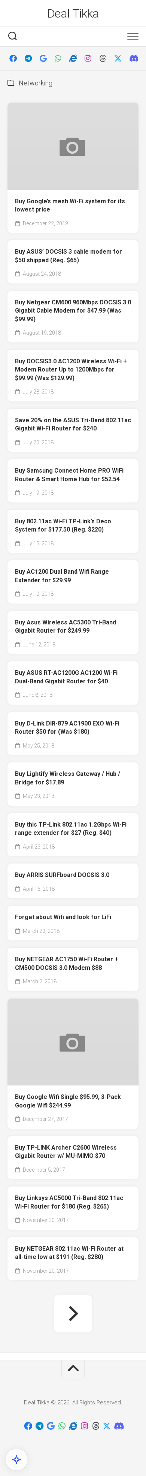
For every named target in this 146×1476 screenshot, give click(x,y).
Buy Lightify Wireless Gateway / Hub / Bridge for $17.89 (67, 778)
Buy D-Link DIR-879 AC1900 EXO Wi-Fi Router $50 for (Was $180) (67, 728)
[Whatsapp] (58, 58)
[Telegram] (28, 58)
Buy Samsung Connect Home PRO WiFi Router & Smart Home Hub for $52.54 (69, 475)
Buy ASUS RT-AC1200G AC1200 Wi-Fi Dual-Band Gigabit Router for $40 (66, 677)
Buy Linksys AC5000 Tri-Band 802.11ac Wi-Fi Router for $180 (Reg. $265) (69, 1202)
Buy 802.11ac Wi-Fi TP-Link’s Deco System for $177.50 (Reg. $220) (63, 525)
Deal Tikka (73, 13)
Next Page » (73, 1313)
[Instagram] (87, 58)
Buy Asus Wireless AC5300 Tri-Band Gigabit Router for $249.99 (65, 626)
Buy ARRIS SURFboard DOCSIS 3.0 (62, 874)
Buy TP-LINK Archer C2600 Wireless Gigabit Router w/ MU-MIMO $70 (66, 1152)
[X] (117, 58)
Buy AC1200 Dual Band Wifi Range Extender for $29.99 (62, 576)
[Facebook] (13, 58)
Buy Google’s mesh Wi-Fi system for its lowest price (70, 205)
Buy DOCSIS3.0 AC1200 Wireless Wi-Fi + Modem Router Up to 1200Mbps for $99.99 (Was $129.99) (71, 370)
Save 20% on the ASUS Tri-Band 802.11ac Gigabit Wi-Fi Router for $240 (73, 424)
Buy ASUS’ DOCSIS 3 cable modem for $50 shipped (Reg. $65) (68, 256)
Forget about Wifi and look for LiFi (63, 917)
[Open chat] (16, 1459)
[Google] (43, 58)
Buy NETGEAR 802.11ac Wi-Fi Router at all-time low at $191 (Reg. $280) (69, 1253)
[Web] (73, 58)
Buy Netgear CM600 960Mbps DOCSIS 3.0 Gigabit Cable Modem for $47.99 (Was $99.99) (73, 311)
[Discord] (132, 58)
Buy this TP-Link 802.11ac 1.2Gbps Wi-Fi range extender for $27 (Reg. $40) (71, 829)
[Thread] (102, 58)
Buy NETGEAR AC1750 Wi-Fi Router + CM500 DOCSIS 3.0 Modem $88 (66, 963)
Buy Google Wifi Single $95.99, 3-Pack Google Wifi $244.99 (68, 1101)
